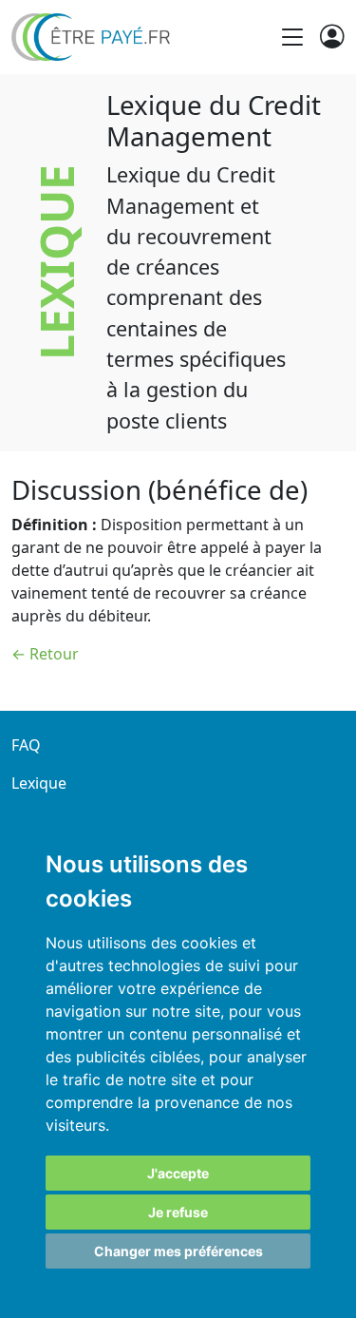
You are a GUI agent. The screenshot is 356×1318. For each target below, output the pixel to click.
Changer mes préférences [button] (178, 1251)
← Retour (45, 653)
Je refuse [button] (178, 1212)
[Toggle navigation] (292, 37)
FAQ (26, 745)
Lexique (38, 783)
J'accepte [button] (178, 1173)
